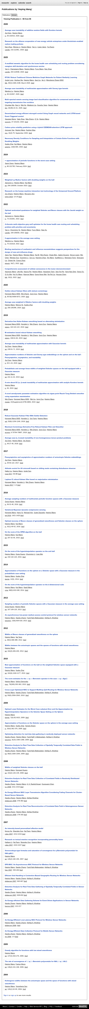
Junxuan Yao (9, 130)
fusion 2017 (9, 485)
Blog (45, 1006)
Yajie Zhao (21, 119)
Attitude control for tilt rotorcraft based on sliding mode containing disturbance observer (40, 468)
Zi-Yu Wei (8, 274)
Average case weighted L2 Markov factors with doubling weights (30, 302)
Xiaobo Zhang (21, 618)
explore (14, 3)
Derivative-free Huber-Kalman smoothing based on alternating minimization (35, 321)
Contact (12, 1006)
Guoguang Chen (48, 784)
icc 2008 (8, 787)
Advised (14, 15)
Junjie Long (9, 80)
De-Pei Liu (51, 274)
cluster (7, 402)
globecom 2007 (10, 881)
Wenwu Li (16, 47)
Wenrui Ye (19, 305)
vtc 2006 (8, 937)
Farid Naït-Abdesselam (35, 618)
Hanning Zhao (41, 258)
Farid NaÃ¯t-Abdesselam (36, 737)
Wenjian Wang (29, 255)
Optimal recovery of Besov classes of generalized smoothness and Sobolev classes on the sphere (44, 521)
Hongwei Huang (21, 770)
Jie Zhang (26, 441)
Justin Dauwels (39, 513)
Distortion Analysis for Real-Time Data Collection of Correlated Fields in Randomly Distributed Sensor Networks (42, 779)
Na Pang (27, 831)
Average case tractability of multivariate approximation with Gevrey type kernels (36, 88)
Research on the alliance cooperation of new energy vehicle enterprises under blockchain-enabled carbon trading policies (44, 42)
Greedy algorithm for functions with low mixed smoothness (28, 950)
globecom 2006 (10, 925)
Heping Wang (17, 33)
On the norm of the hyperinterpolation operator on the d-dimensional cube (34, 585)
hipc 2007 (8, 870)
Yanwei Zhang (30, 726)
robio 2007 (9, 834)
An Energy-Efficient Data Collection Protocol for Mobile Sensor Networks (33, 931)
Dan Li (17, 105)
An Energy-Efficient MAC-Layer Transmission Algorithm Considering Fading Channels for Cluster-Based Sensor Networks (43, 793)
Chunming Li (30, 554)
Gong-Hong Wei (41, 274)
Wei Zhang (44, 255)
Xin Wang (50, 258)
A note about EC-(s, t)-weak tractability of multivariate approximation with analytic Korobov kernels (44, 382)
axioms (7, 147)
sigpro (7, 327)
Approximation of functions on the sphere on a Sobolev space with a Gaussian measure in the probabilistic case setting (42, 572)
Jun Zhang (9, 194)
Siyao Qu (80, 272)
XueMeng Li (59, 258)
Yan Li (34, 47)
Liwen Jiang (41, 47)
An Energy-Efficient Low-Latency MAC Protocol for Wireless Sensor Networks (35, 920)
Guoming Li (24, 258)
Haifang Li (8, 842)
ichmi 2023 (9, 197)
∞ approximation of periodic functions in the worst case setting (30, 160)
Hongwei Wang (10, 482)
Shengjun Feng (70, 258)
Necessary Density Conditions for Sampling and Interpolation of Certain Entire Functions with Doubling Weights (42, 139)
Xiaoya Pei (27, 272)
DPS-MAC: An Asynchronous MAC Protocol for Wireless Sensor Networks (34, 864)
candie (7, 50)
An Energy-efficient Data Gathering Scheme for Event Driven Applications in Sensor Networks (42, 900)
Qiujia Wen (53, 255)
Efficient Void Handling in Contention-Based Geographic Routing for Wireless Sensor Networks (42, 875)
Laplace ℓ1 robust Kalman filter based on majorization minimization (31, 479)
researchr (5, 2)
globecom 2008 (10, 801)
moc (6, 684)
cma (6, 590)
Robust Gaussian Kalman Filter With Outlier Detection (26, 416)
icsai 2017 (8, 474)
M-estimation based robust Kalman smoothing (23, 332)
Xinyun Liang (74, 255)
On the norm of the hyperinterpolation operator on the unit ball (30, 551)
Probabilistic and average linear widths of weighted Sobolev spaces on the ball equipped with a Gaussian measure (43, 370)
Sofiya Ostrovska (22, 681)
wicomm (8, 621)
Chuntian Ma (9, 105)
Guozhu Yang (42, 105)
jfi (5, 297)
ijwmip (7, 579)
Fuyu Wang (39, 69)
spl (6, 421)
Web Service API (36, 1006)
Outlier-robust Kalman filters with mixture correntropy (26, 291)
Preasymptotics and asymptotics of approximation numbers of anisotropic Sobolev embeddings (43, 457)
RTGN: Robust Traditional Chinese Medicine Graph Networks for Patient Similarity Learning (41, 77)
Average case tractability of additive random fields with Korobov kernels (33, 30)
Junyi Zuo (33, 294)
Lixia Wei (39, 554)
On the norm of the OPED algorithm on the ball (23, 532)
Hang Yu (20, 513)
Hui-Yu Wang (17, 274)
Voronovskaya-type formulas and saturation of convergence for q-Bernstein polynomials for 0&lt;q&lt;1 (41, 852)
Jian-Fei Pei (59, 272)
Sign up (86, 2)
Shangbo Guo (18, 831)
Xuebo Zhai (9, 144)
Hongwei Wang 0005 (12, 294)
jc (5, 36)
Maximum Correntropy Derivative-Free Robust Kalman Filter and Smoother (34, 427)
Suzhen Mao (30, 130)
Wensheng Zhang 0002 (55, 80)
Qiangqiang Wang (16, 69)
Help (25, 1006)
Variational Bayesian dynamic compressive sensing (25, 510)
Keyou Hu (8, 831)
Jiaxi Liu (38, 80)
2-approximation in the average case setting (22, 238)
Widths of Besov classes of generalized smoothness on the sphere (31, 634)
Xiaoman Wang (10, 272)
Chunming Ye (15, 230)
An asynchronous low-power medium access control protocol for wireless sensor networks (41, 615)
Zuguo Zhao (20, 260)
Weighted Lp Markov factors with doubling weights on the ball (29, 180)
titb (6, 83)
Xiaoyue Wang (28, 274)
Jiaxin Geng (9, 163)
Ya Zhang (50, 47)
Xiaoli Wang (28, 587)
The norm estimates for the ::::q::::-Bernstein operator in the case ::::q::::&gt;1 (36, 679)
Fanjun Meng (20, 964)
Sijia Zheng (29, 119)
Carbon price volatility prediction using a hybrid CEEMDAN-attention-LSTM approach (38, 127)
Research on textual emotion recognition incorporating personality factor (34, 839)
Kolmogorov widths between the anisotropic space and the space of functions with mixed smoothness (40, 982)
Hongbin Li (25, 324)
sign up (13, 995)
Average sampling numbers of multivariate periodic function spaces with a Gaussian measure (42, 499)
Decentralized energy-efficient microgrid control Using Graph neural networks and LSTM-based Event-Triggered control (42, 114)
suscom (8, 122)
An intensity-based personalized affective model (24, 828)
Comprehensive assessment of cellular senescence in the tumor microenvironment (37, 269)
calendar (21, 3)
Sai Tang (19, 637)
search (28, 3)
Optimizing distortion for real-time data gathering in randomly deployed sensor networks (40, 734)
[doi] (22, 36)
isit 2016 (8, 515)
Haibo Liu (8, 471)
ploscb (7, 263)
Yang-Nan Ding (70, 272)
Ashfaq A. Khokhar (51, 618)
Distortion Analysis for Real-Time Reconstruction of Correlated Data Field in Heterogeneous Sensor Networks (44, 807)
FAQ (50, 1006)
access (7, 432)
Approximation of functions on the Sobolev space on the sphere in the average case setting (41, 723)
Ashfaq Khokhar (32, 798)
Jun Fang (33, 418)
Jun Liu (32, 258)
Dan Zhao (8, 47)
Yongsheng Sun (21, 986)
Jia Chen (8, 33)
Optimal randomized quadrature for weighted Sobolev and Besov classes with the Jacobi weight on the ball (44, 211)
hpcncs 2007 (9, 906)
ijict (6, 108)
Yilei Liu (32, 399)
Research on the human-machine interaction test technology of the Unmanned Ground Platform (43, 191)
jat (6, 185)
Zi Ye (36, 119)
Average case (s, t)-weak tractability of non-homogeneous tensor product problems (38, 438)
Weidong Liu (31, 105)
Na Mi (37, 255)
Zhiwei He (11, 260)
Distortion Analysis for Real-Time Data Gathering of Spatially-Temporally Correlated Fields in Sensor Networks (44, 888)
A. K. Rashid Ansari (34, 784)
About (5, 1006)
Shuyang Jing (29, 194)
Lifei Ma (20, 272)
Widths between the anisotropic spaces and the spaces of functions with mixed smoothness (41, 645)
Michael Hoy (28, 513)
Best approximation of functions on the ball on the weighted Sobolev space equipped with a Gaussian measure (41, 666)
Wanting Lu (9, 91)
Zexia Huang (9, 501)
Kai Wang (17, 144)
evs (6, 133)
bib (6, 277)
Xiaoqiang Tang (48, 272)
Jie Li (43, 80)
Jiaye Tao (8, 255)
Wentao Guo (14, 258)
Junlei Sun (27, 471)
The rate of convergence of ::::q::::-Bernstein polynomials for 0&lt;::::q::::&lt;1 (36, 961)
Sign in (80, 2)
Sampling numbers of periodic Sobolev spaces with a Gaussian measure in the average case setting (44, 604)
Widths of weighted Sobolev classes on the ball (24, 767)
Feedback (58, 1006)
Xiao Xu (44, 230)
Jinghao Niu (18, 80)
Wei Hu (23, 105)
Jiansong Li (9, 183)
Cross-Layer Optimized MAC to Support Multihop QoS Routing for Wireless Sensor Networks (41, 690)
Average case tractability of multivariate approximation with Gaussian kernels (35, 343)
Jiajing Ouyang (63, 255)
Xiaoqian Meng (10, 119)
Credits (19, 1006)
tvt (6, 695)
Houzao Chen (61, 274)
